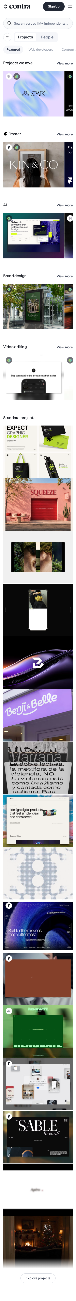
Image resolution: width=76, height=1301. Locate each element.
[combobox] (38, 23)
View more (65, 63)
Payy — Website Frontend (23, 248)
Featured (13, 49)
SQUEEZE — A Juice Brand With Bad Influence (35, 520)
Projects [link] (25, 37)
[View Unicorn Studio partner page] (9, 76)
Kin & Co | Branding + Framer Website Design (24, 175)
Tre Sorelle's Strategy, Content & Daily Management (27, 623)
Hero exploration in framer (23, 942)
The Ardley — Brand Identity (24, 319)
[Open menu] (70, 6)
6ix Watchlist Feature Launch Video (29, 390)
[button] (33, 93)
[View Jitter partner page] (9, 1011)
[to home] (17, 6)
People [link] (47, 37)
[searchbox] (41, 23)
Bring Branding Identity (21, 678)
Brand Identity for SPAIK (21, 106)
